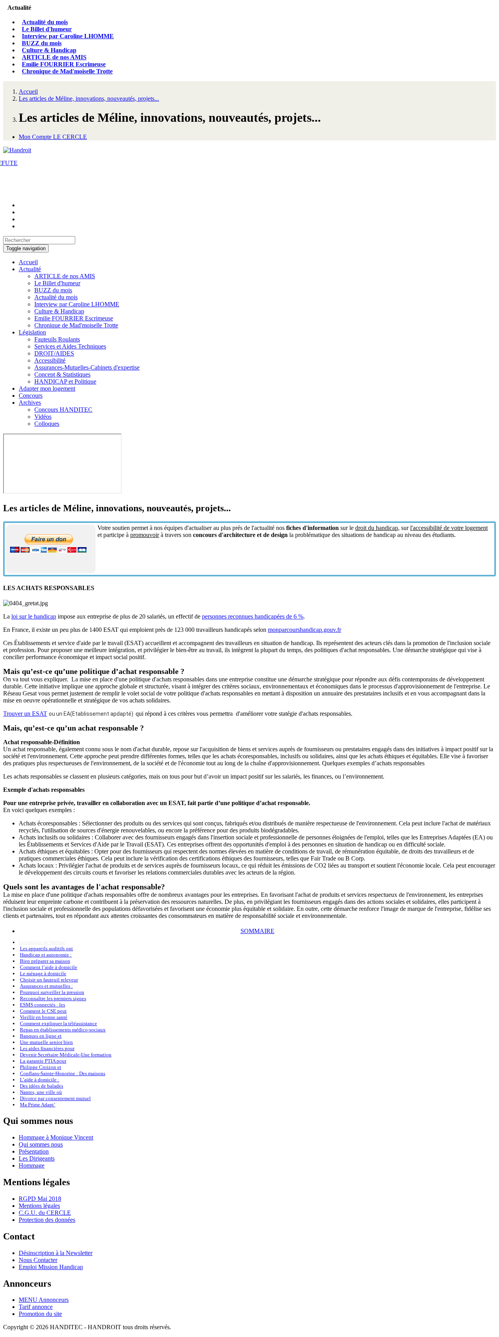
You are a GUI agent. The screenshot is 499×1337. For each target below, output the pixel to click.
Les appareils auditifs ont (46, 948)
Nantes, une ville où (41, 1092)
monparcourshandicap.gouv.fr (304, 629)
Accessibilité (49, 360)
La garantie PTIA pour (43, 1061)
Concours (30, 395)
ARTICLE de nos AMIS (54, 57)
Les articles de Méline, (42, 942)
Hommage (31, 1165)
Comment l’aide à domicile (48, 967)
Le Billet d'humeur (47, 29)
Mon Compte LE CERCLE (53, 136)
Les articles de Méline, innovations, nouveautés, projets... (89, 98)
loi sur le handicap (33, 616)
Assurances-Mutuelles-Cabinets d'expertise (87, 367)
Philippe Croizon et (40, 1067)
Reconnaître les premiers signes (53, 998)
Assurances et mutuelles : (46, 986)
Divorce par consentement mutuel (55, 1098)
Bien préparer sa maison (45, 961)
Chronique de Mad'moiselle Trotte (67, 71)
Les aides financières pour (47, 1048)
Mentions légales (39, 1205)
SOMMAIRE (257, 931)
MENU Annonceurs (44, 1299)
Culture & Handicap (49, 50)
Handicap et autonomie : (46, 955)
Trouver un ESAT (25, 713)
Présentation (34, 1151)
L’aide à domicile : (39, 1080)
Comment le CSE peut (43, 1011)
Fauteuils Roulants (57, 339)
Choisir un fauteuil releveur (49, 980)
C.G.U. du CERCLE (45, 1212)
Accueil (28, 91)
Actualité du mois (45, 22)
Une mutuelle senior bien (46, 1042)
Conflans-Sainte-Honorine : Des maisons (62, 1073)
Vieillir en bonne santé (43, 1017)
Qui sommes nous (41, 1144)
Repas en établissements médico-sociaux (63, 1030)
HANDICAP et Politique (65, 381)
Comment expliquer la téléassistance (58, 1023)
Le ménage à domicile (43, 973)
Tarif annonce (36, 1306)
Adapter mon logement (47, 388)
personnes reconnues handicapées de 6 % (252, 616)
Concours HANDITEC (63, 409)
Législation (32, 332)
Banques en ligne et (41, 1036)
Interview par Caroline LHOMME (68, 36)
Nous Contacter (38, 1260)
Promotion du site (40, 1313)
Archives (30, 402)
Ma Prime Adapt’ (37, 1105)
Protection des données (47, 1219)
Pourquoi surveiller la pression (52, 992)
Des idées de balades (41, 1086)
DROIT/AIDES (54, 353)
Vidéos (42, 416)
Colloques (46, 423)
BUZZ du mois (42, 43)
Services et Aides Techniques (70, 346)
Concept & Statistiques (62, 374)
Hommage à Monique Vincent (56, 1137)
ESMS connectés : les (42, 1005)
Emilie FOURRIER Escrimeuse (64, 64)
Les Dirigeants (37, 1158)
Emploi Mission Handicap (51, 1267)
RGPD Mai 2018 (40, 1198)
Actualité (30, 269)
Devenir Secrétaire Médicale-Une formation (65, 1055)
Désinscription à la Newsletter (55, 1253)
